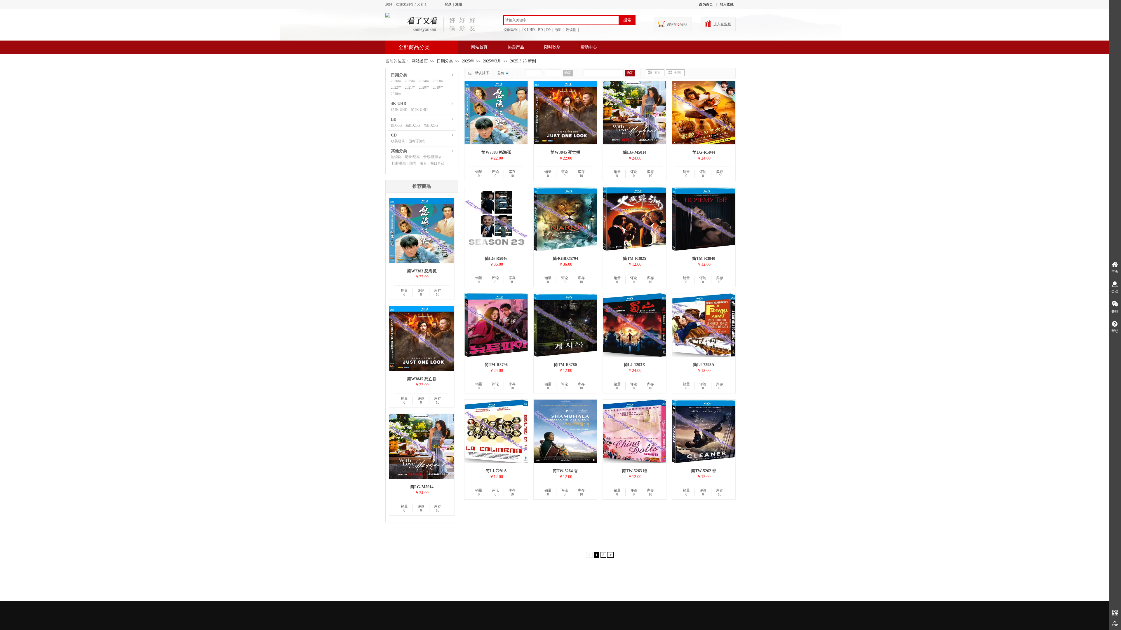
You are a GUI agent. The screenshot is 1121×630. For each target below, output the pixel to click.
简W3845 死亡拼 (565, 152)
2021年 (410, 87)
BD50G (396, 125)
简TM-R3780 (565, 365)
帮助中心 (589, 47)
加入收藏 (727, 4)
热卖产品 (516, 47)
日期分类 (445, 61)
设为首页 (706, 4)
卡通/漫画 (398, 163)
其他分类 (399, 151)
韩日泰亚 (437, 163)
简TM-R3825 (634, 258)
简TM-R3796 (496, 365)
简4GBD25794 (565, 258)
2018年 (396, 94)
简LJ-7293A (703, 365)
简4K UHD (419, 110)
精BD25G (412, 125)
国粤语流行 (417, 141)
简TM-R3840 (703, 258)
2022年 (396, 87)
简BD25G (431, 125)
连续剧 (396, 157)
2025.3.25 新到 (523, 61)
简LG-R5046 (496, 258)
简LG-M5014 (634, 152)
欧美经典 (398, 141)
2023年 (438, 81)
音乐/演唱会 (432, 157)
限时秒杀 (552, 47)
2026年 (396, 81)
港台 (423, 163)
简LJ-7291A (496, 471)
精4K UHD (399, 110)
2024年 (424, 81)
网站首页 (479, 47)
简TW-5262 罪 (703, 471)
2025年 (468, 61)
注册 (458, 4)
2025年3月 (492, 61)
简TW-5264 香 (565, 471)
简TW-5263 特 (634, 471)
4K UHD (398, 104)
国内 (412, 163)
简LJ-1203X (634, 365)
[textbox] (561, 20)
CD (394, 135)
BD (393, 119)
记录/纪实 (412, 157)
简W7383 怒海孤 (496, 152)
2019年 (438, 87)
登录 (448, 4)
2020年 (424, 87)
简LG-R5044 (703, 152)
